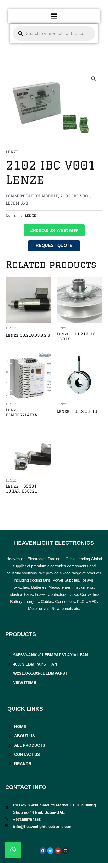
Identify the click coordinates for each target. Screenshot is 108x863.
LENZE (12, 152)
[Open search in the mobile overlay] (54, 33)
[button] (54, 16)
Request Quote (54, 245)
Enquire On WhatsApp (54, 230)
